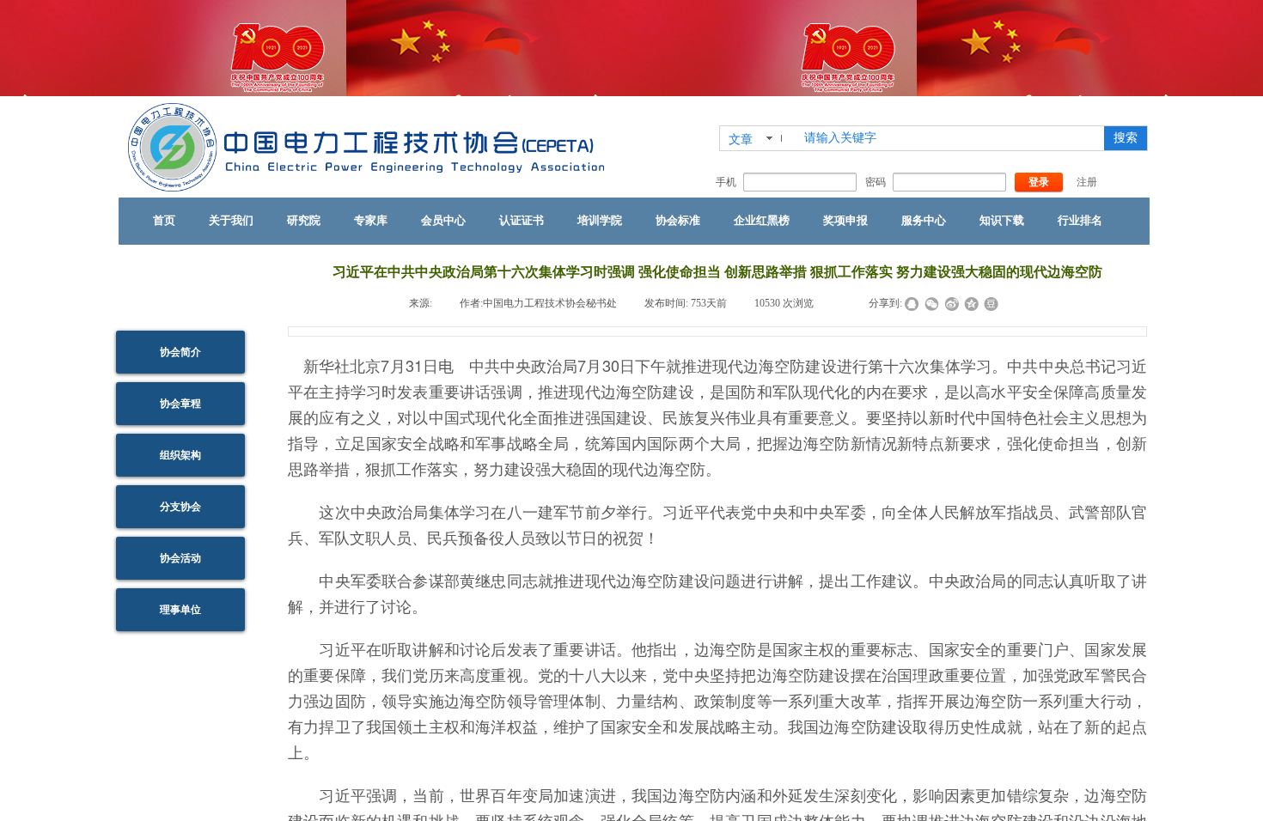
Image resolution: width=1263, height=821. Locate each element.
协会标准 (678, 220)
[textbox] (948, 138)
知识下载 (1001, 220)
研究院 (303, 220)
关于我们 (231, 220)
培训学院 (599, 220)
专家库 (370, 220)
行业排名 (1080, 220)
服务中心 (923, 220)
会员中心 (443, 220)
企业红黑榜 (762, 220)
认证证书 (521, 220)
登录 (1038, 182)
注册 (1087, 182)
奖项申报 (845, 220)
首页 (164, 220)
